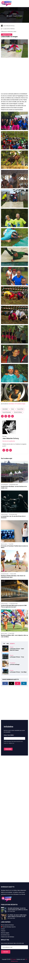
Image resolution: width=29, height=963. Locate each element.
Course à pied (20, 409)
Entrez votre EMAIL (9, 735)
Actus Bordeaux (4, 484)
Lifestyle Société (5, 573)
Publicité (3, 931)
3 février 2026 (13, 573)
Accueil (10, 16)
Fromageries (12, 662)
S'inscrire (5, 951)
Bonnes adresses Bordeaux (7, 925)
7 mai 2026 (10, 544)
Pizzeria (11, 647)
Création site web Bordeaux (7, 936)
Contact (3, 929)
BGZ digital (13, 959)
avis (8, 643)
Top (4, 643)
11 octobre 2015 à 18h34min (8, 28)
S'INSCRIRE (8, 749)
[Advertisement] (14, 74)
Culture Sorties (4, 514)
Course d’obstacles (6, 412)
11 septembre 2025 (13, 603)
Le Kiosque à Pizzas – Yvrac (17, 657)
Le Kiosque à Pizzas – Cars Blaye (18, 672)
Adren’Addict (5, 409)
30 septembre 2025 (13, 484)
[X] (5, 416)
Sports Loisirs (4, 544)
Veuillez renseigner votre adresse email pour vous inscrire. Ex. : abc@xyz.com (13, 742)
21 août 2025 (11, 633)
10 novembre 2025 (13, 514)
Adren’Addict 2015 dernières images (16, 403)
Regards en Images (7, 34)
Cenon (12, 409)
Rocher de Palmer (18, 412)
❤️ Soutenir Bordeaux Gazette (8, 927)
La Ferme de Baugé (14, 664)
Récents (12, 643)
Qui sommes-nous (5, 934)
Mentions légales (5, 932)
